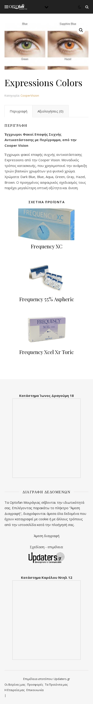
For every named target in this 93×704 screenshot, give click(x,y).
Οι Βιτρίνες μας (15, 684)
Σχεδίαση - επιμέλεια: (46, 547)
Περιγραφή (18, 111)
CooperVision (30, 95)
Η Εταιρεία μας (15, 690)
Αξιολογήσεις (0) (50, 111)
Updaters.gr (62, 679)
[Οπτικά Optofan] (18, 7)
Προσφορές (35, 684)
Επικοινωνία (35, 690)
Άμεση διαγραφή (46, 535)
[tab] (19, 111)
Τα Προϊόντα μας (56, 684)
